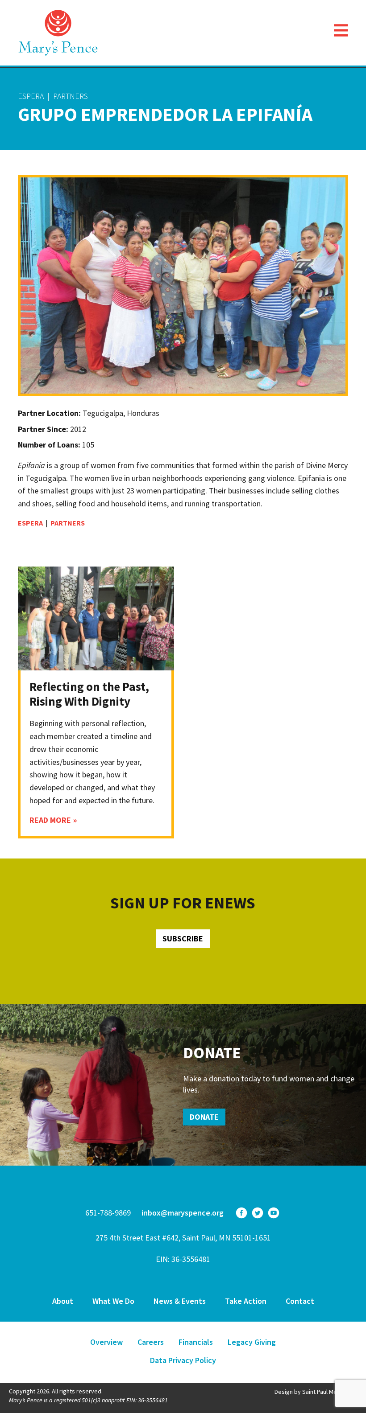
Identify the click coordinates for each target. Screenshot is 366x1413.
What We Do (113, 1301)
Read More (50, 820)
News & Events (180, 1301)
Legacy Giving (252, 1342)
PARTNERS (70, 96)
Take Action (245, 1301)
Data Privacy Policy (183, 1360)
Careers (150, 1342)
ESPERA (31, 96)
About (62, 1301)
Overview (106, 1342)
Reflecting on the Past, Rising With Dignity (89, 693)
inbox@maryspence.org (182, 1213)
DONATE (204, 1117)
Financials (196, 1342)
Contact (300, 1301)
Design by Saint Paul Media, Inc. (315, 1392)
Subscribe (182, 938)
